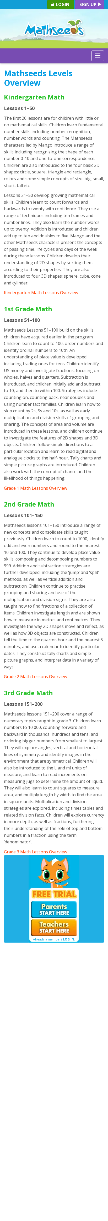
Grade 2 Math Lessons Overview (35, 676)
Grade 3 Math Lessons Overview (35, 852)
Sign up (88, 4)
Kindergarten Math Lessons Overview (41, 293)
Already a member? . (54, 939)
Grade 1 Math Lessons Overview (35, 488)
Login (62, 4)
